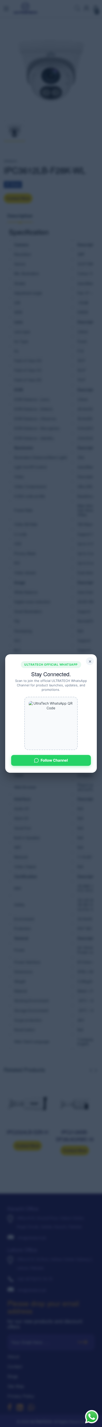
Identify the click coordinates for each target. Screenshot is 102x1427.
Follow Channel (54, 760)
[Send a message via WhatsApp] (92, 1417)
